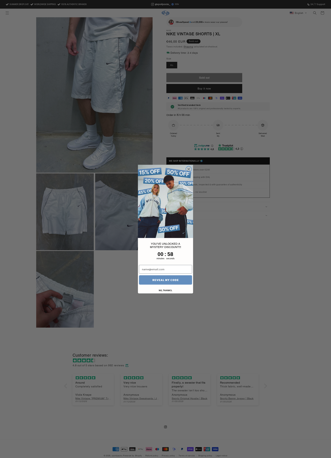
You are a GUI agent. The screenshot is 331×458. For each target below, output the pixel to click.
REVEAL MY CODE (165, 280)
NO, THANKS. (165, 290)
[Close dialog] (189, 169)
